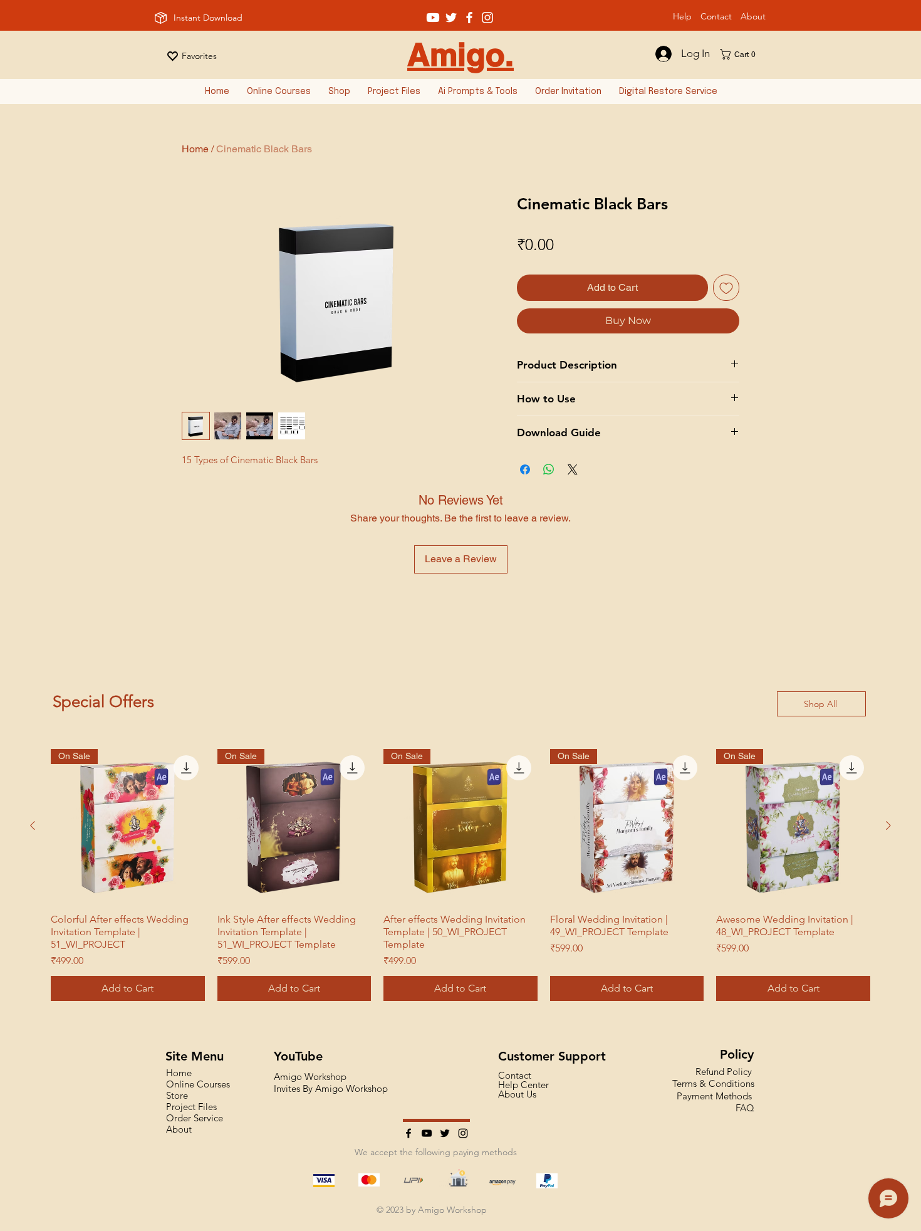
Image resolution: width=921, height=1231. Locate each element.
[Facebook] (408, 1133)
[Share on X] (572, 469)
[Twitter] (445, 1133)
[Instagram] (463, 1133)
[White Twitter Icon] (451, 17)
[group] (460, 875)
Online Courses (198, 1084)
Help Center (523, 1085)
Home (195, 149)
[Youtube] (432, 17)
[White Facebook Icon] (469, 17)
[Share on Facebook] (525, 469)
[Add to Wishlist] (726, 288)
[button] (742, 54)
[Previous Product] (32, 825)
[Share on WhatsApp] (548, 469)
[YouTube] (426, 1133)
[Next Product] (888, 825)
